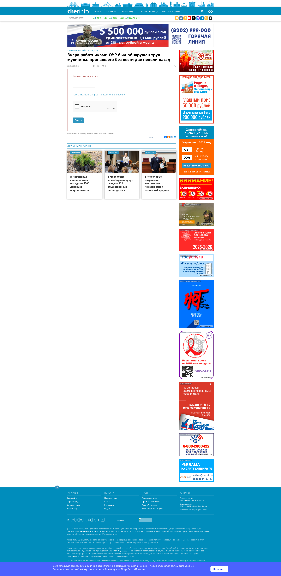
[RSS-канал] (98, 520)
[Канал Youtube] (189, 18)
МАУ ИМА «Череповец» (118, 551)
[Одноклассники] (168, 137)
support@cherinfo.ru (199, 510)
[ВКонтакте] (165, 137)
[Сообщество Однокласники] (185, 18)
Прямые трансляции (151, 501)
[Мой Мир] (175, 137)
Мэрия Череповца (148, 11)
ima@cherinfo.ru (198, 500)
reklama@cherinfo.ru (199, 506)
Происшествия (110, 498)
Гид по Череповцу (150, 505)
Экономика (109, 505)
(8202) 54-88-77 (185, 506)
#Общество (93, 50)
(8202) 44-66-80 (185, 500)
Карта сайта (72, 498)
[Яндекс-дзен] (102, 520)
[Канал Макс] (198, 18)
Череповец (72, 508)
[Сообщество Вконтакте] (72, 520)
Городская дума (73, 505)
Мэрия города (73, 501)
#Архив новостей (76, 50)
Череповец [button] (127, 11)
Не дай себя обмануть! (196, 165)
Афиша (98, 11)
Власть (107, 501)
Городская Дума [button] (171, 11)
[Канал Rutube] (194, 18)
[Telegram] (172, 137)
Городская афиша (149, 498)
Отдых (107, 508)
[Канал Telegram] (94, 520)
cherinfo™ (127, 548)
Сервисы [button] (111, 11)
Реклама (120, 520)
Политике (140, 569)
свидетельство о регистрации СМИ (94, 531)
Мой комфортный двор (152, 508)
